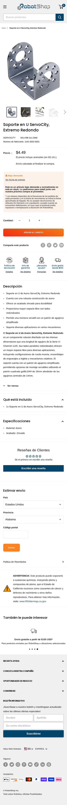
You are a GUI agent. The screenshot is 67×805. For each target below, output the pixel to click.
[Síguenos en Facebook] (5, 764)
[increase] (39, 220)
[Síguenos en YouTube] (30, 764)
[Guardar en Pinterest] (49, 245)
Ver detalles (25, 272)
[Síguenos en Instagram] (18, 764)
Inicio (4, 28)
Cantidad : (8, 220)
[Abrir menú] (5, 7)
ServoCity (9, 137)
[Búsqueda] (60, 17)
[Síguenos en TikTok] (36, 764)
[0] (61, 7)
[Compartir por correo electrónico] (61, 245)
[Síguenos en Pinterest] (24, 764)
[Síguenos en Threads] (49, 764)
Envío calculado (24, 163)
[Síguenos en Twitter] (11, 764)
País (5, 497)
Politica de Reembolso (14, 561)
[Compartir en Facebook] (43, 245)
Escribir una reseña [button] (33, 468)
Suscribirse (34, 733)
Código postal (10, 527)
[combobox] (29, 17)
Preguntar (41, 272)
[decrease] (19, 220)
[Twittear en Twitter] (55, 245)
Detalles (9, 272)
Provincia (8, 512)
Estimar (11, 547)
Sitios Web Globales (12, 749)
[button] (65, 112)
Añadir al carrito (33, 232)
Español (40, 749)
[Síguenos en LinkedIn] (42, 764)
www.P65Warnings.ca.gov (33, 601)
